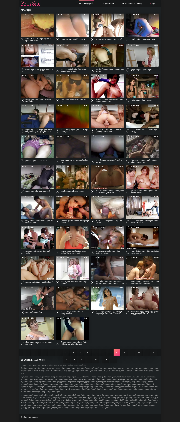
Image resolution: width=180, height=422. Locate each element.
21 (67, 359)
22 (74, 359)
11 (88, 353)
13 (102, 353)
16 (124, 353)
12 (95, 353)
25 (96, 359)
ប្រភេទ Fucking (109, 3)
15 (117, 353)
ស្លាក (153, 3)
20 (153, 353)
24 (88, 359)
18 (139, 353)
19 (146, 353)
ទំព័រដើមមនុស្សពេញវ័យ (88, 3)
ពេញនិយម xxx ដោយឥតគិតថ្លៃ (133, 3)
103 (105, 359)
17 (131, 353)
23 (81, 359)
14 (110, 353)
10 (80, 353)
